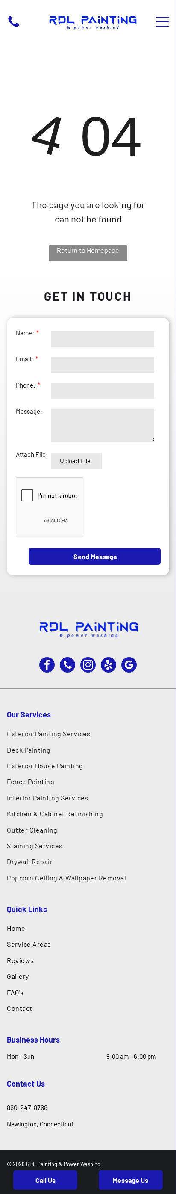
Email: (24, 359)
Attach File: (32, 454)
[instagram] (88, 666)
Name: (25, 333)
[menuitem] (88, 733)
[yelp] (108, 666)
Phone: (25, 385)
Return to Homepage (88, 250)
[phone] (67, 666)
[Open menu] (162, 21)
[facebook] (47, 666)
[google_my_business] (129, 666)
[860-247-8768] (14, 26)
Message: (29, 411)
